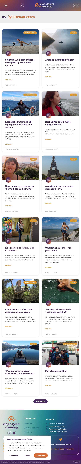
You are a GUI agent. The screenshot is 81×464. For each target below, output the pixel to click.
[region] (27, 448)
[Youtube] (77, 5)
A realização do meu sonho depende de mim (59, 187)
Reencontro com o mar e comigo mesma (58, 123)
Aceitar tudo (41, 455)
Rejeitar (27, 455)
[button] (6, 5)
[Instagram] (74, 5)
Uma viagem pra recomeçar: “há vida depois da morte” (20, 187)
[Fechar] (49, 436)
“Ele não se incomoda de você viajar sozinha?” (58, 310)
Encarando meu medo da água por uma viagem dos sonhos (18, 124)
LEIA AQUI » (8, 79)
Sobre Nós (28, 423)
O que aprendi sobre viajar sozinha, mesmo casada (19, 310)
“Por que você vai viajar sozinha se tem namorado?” (19, 372)
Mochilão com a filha (55, 371)
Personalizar (14, 455)
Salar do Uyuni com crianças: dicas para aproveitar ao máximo (20, 62)
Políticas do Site (31, 428)
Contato (28, 432)
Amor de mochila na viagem (59, 59)
